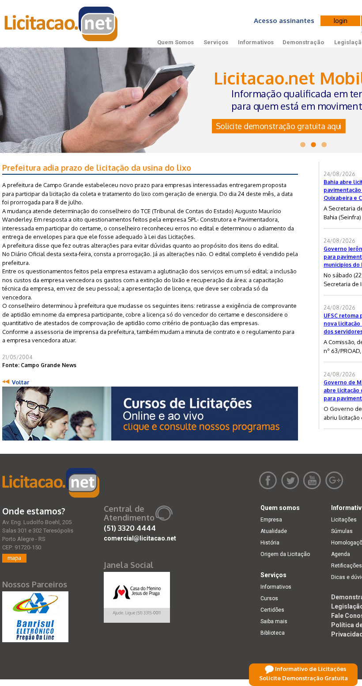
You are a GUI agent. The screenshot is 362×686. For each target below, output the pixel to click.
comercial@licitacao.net (140, 538)
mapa (14, 558)
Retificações (346, 566)
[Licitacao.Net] (61, 24)
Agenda (340, 554)
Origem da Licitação (285, 554)
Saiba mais (273, 621)
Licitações (344, 520)
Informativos (256, 42)
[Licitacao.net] (50, 483)
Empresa (271, 520)
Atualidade (273, 531)
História (269, 543)
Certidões (272, 610)
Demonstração (303, 42)
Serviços (216, 42)
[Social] (137, 595)
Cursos (269, 598)
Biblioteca (272, 633)
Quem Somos (175, 42)
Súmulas (342, 531)
